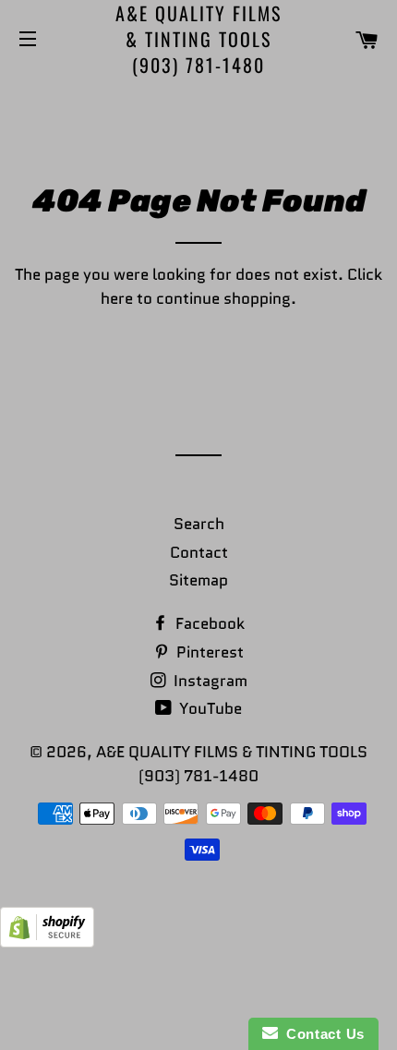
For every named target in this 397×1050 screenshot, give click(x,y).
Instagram (208, 681)
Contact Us (321, 1034)
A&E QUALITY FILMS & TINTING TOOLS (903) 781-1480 (198, 39)
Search (199, 524)
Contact (199, 552)
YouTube (208, 708)
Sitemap (198, 580)
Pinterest (208, 652)
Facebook (208, 623)
